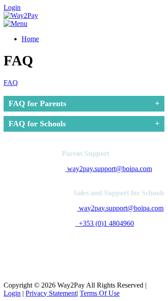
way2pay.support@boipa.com (108, 168)
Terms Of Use (100, 293)
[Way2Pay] (21, 15)
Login (12, 7)
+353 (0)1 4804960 (104, 223)
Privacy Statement (51, 293)
